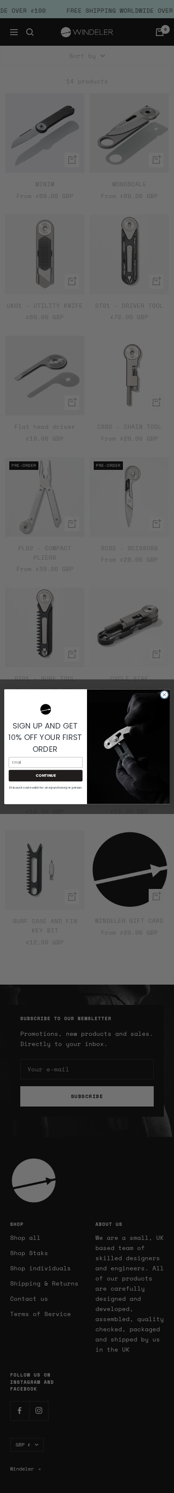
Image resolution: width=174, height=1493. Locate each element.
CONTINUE (45, 775)
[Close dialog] (164, 694)
